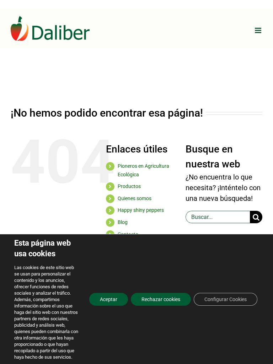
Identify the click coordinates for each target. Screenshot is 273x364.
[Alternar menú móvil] (258, 30)
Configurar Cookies (225, 299)
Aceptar (108, 299)
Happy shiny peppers (141, 210)
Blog (123, 222)
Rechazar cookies (160, 299)
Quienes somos (134, 198)
